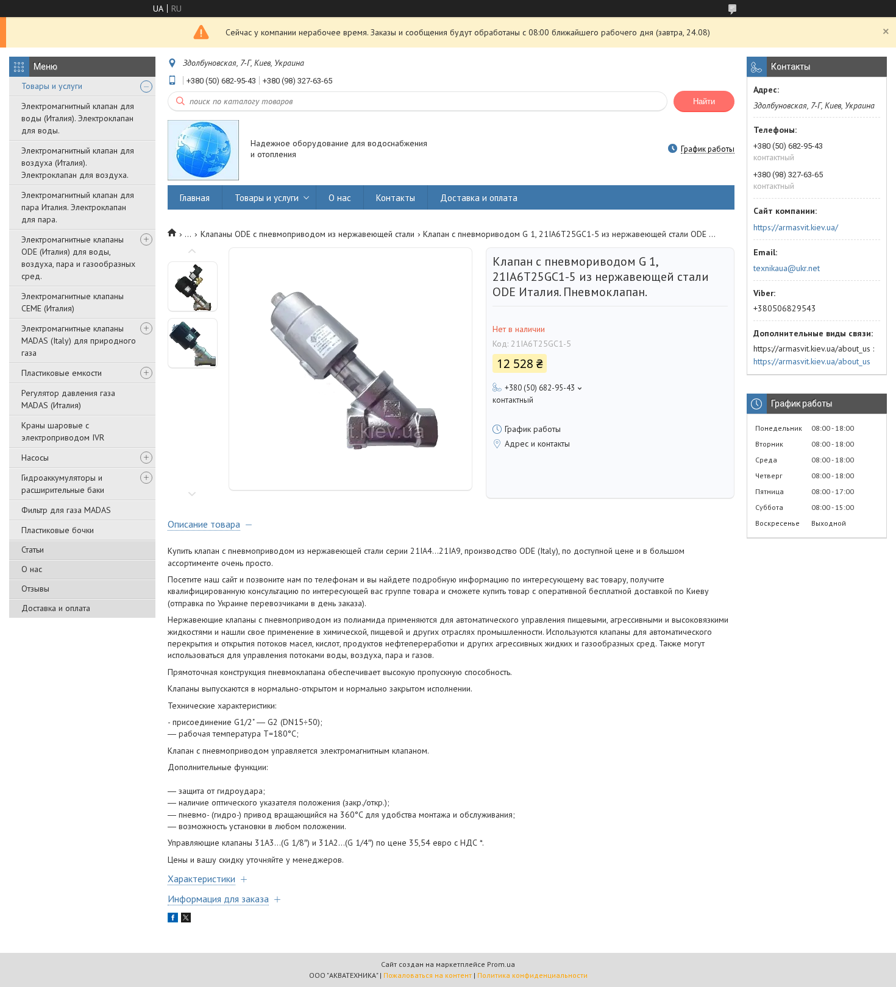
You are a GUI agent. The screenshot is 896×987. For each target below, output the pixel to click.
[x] (186, 919)
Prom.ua (501, 964)
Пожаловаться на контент (427, 975)
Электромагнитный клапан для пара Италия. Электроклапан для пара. (77, 207)
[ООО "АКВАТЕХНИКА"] (203, 149)
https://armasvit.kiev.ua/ (795, 227)
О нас (31, 569)
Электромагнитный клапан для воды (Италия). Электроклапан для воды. (77, 118)
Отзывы (35, 588)
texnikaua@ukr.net (786, 268)
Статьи (32, 549)
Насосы (35, 457)
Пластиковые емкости (61, 372)
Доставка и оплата (55, 608)
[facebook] (173, 919)
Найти (704, 101)
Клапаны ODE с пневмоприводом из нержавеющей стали (307, 233)
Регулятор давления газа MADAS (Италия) (68, 399)
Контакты (395, 197)
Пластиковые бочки (57, 530)
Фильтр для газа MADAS (66, 509)
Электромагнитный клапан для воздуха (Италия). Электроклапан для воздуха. (77, 162)
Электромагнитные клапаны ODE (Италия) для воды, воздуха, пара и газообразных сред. (78, 257)
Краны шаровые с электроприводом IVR (62, 431)
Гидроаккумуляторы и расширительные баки (62, 483)
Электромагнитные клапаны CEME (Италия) (72, 302)
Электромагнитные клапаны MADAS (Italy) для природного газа (78, 340)
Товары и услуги (51, 85)
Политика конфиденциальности (532, 975)
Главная (195, 197)
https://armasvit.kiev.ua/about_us (811, 361)
